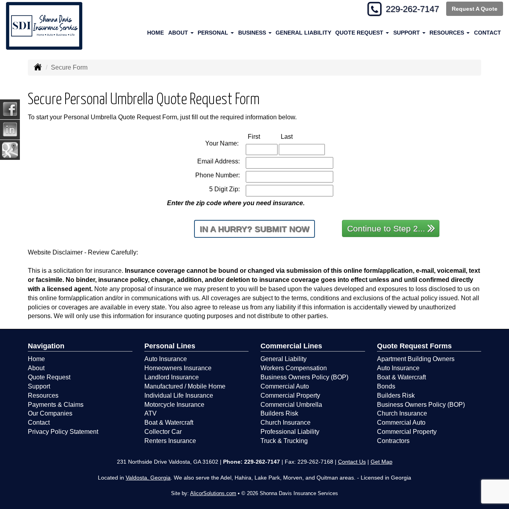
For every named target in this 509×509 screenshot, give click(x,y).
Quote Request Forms (414, 346)
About (36, 368)
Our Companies (50, 413)
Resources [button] (447, 32)
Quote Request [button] (360, 32)
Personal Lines (169, 346)
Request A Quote (474, 9)
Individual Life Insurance (178, 395)
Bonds (386, 386)
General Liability (303, 32)
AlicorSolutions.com (213, 493)
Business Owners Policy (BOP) (304, 377)
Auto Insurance (165, 359)
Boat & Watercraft (168, 422)
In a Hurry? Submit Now (254, 228)
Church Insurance (285, 422)
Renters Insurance (170, 440)
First (262, 136)
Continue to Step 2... (386, 228)
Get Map (381, 461)
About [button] (179, 32)
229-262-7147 (412, 9)
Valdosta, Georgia (148, 477)
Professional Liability (289, 431)
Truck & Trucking (284, 440)
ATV (150, 413)
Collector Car (163, 431)
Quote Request (49, 377)
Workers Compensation (293, 368)
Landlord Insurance (171, 377)
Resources (43, 395)
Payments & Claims (56, 404)
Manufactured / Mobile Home (184, 386)
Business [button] (253, 32)
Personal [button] (214, 32)
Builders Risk (279, 413)
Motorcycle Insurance (174, 404)
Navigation (46, 346)
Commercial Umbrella (291, 404)
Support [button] (407, 32)
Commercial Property (290, 395)
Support (39, 386)
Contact (487, 32)
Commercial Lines (291, 346)
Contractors (393, 440)
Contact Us (352, 461)
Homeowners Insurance (178, 368)
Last (295, 136)
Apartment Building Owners (416, 359)
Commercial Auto (284, 386)
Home (155, 32)
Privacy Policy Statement (63, 431)
